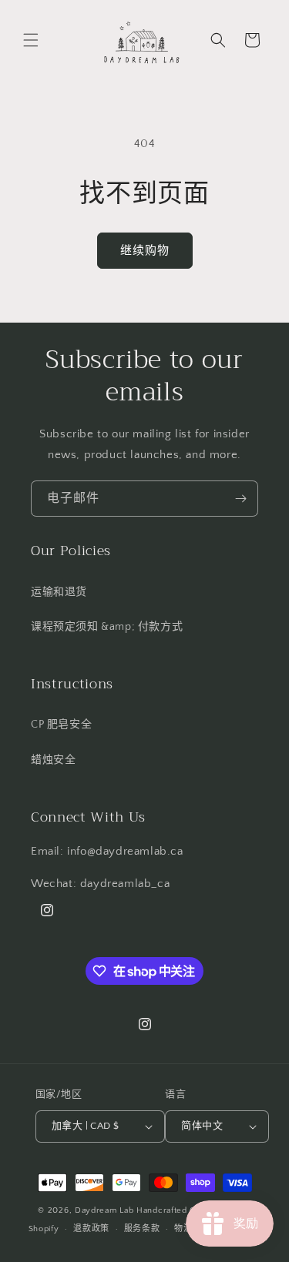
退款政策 (91, 1229)
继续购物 (145, 250)
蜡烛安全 (53, 760)
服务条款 (142, 1229)
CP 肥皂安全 (61, 724)
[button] (31, 40)
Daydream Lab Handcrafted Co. (139, 1210)
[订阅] (240, 498)
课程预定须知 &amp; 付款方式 (107, 627)
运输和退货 (59, 592)
